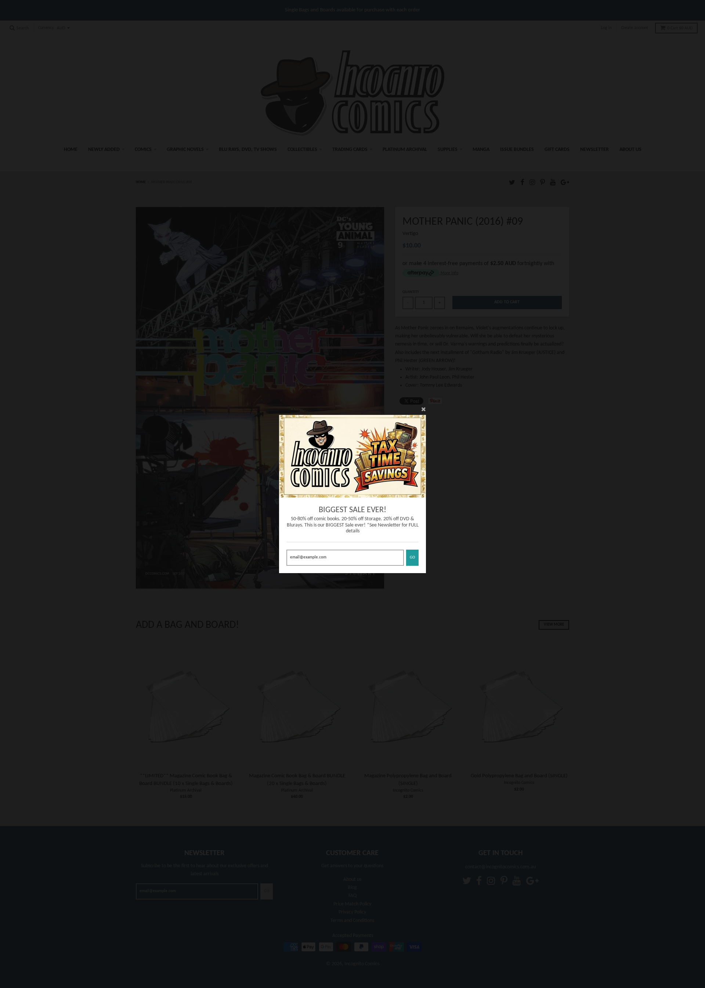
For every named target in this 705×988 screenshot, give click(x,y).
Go (412, 557)
